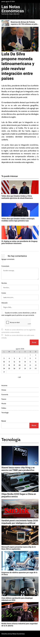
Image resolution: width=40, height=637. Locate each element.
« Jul (19, 377)
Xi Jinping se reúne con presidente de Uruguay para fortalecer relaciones (19, 242)
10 (4, 362)
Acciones (4, 385)
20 (19, 365)
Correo (3, 293)
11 (9, 362)
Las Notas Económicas (12, 9)
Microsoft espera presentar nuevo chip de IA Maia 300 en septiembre (18, 548)
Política (3, 408)
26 (14, 368)
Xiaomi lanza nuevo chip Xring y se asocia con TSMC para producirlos (18, 468)
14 (25, 362)
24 (4, 368)
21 (25, 365)
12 (14, 362)
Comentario (5, 266)
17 (4, 365)
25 (9, 368)
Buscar (3, 421)
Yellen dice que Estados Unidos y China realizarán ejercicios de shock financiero (17, 197)
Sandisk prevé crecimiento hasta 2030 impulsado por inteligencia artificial (19, 521)
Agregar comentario (7, 259)
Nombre (4, 283)
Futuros (3, 399)
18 (9, 365)
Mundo (3, 403)
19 (14, 365)
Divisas (3, 390)
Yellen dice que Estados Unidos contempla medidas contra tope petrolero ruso (17, 220)
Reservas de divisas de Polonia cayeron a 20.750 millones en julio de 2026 (24, 24)
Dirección (4, 303)
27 (19, 368)
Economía (4, 394)
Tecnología (5, 412)
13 (19, 362)
